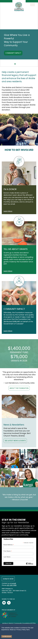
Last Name (7, 557)
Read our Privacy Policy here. (20, 630)
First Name (8, 551)
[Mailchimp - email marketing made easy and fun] (29, 565)
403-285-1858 (11, 585)
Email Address (9, 545)
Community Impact (13, 53)
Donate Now (8, 579)
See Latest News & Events (15, 440)
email (14, 583)
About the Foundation (19, 388)
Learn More (8, 211)
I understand (6, 636)
